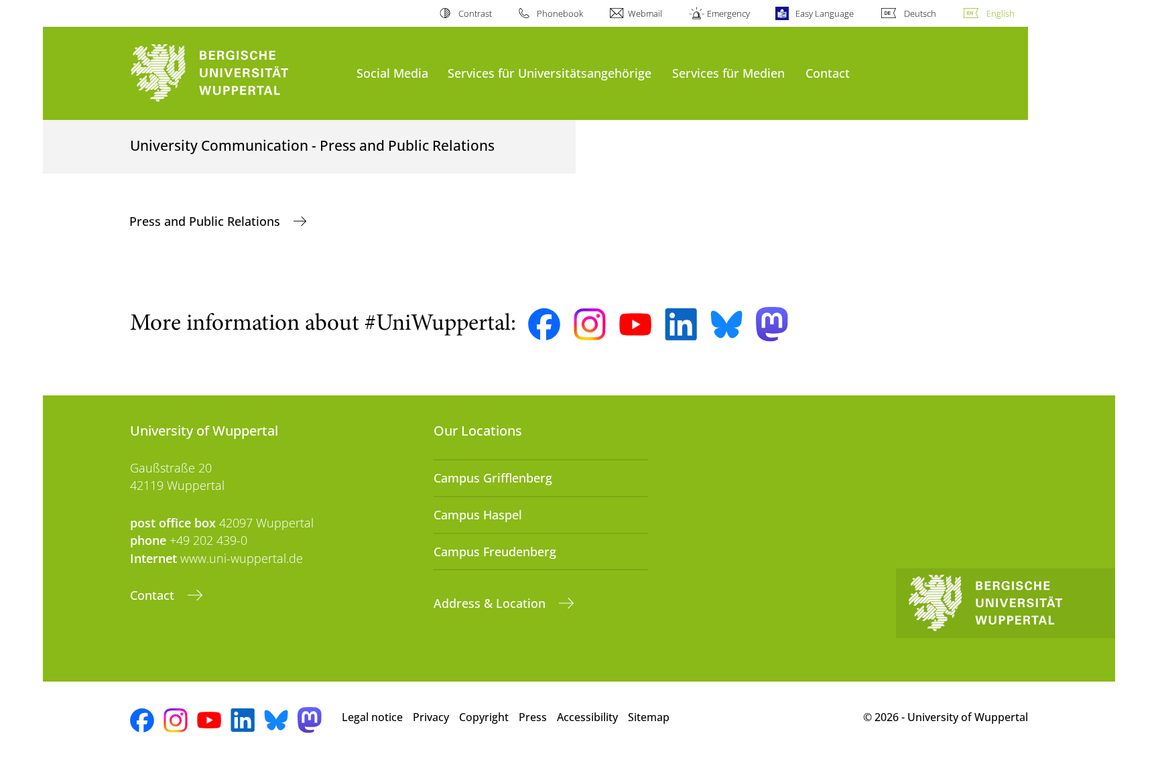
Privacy (431, 717)
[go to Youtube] (635, 324)
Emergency (728, 13)
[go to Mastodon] (772, 324)
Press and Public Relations (206, 221)
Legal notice (372, 717)
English (1000, 13)
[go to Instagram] (590, 324)
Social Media (392, 72)
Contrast (474, 13)
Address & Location (491, 603)
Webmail (645, 13)
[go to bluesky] (726, 324)
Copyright (484, 717)
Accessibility (587, 717)
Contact (828, 72)
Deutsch (920, 13)
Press (533, 717)
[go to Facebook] (544, 324)
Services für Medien (728, 72)
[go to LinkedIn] (681, 324)
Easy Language (824, 13)
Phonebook (560, 13)
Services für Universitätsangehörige (549, 72)
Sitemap (648, 717)
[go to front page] (236, 73)
